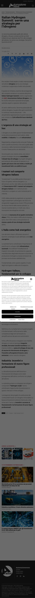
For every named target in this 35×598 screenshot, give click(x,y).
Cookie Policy (13, 319)
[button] (31, 279)
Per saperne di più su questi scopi (26, 307)
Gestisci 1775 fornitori (13, 307)
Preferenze (18, 316)
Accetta (17, 312)
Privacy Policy (21, 319)
